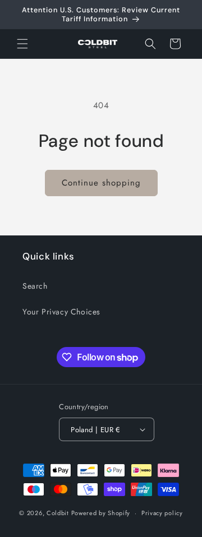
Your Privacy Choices (61, 311)
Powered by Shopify (101, 512)
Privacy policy (162, 512)
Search (35, 285)
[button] (22, 43)
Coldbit (58, 512)
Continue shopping (101, 183)
